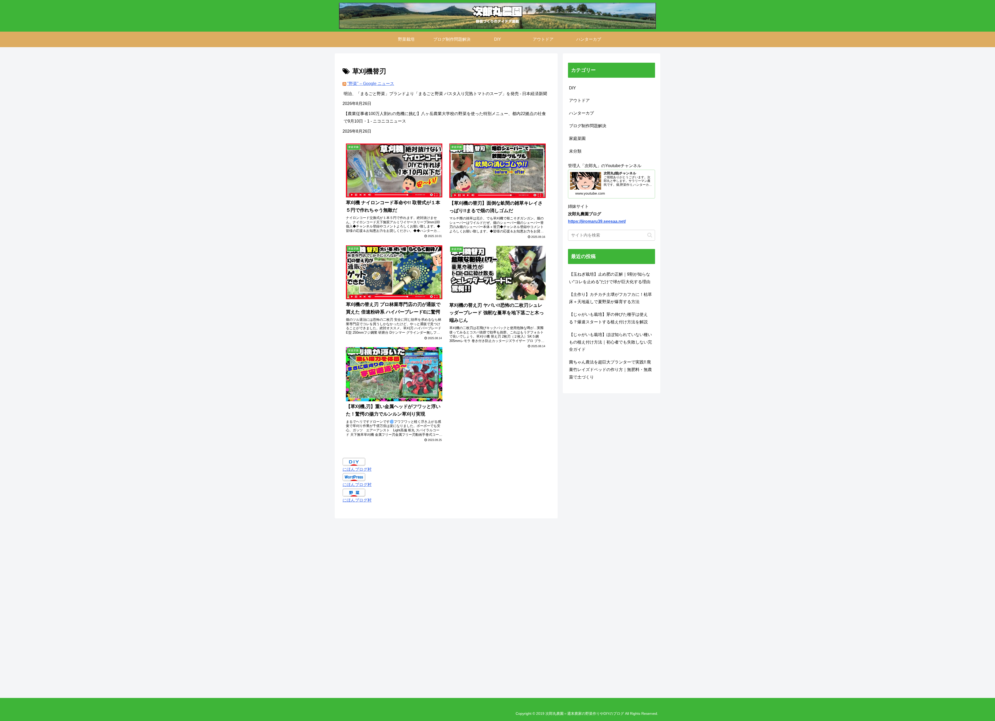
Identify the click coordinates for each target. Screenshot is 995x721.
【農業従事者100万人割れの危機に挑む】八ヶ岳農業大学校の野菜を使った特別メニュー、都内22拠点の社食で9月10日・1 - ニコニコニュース (445, 117)
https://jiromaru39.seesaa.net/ (597, 221)
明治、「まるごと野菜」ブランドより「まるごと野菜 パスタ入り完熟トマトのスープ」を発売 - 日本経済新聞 (445, 93)
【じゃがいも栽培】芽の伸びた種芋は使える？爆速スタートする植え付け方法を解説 (608, 318)
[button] (649, 235)
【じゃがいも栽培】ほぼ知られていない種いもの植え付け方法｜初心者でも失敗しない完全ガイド (610, 342)
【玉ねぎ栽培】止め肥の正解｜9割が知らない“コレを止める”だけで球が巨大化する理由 (609, 278)
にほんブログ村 (357, 469)
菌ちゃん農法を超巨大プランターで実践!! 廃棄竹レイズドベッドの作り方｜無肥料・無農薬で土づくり (610, 369)
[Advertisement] (490, 607)
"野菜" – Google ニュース (370, 83)
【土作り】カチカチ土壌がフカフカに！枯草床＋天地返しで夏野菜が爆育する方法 (610, 298)
